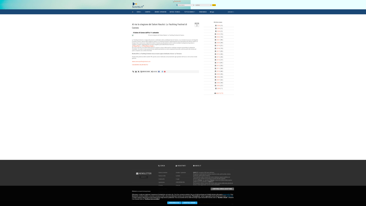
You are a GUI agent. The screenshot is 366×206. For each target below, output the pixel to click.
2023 (218, 34)
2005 (218, 85)
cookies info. (229, 196)
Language (230, 12)
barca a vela (162, 176)
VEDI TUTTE (219, 93)
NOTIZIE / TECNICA (175, 12)
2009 (218, 74)
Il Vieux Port (136, 46)
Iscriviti (143, 177)
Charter (161, 185)
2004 (218, 88)
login (212, 12)
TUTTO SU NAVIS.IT (189, 12)
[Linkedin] (162, 71)
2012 (218, 65)
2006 (218, 83)
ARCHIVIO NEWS (146, 71)
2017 (218, 51)
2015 (218, 57)
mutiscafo (162, 179)
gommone (162, 182)
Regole (178, 185)
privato (178, 176)
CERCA (138, 12)
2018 (218, 48)
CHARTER (147, 12)
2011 (218, 68)
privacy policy (226, 194)
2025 (218, 28)
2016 (218, 54)
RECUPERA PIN (180, 182)
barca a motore (163, 172)
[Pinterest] (164, 71)
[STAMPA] (136, 71)
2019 (218, 45)
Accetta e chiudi (189, 203)
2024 (218, 31)
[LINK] (133, 71)
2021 (218, 40)
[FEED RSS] (139, 71)
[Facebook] (159, 71)
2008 (218, 77)
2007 (218, 80)
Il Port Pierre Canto (147, 46)
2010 (218, 71)
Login (177, 179)
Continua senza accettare (222, 189)
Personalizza (174, 203)
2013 (218, 62)
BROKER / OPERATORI (160, 12)
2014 (218, 60)
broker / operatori (181, 172)
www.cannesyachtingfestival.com (141, 61)
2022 (218, 37)
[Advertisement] (220, 128)
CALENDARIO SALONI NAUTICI (140, 64)
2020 (218, 42)
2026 (218, 25)
